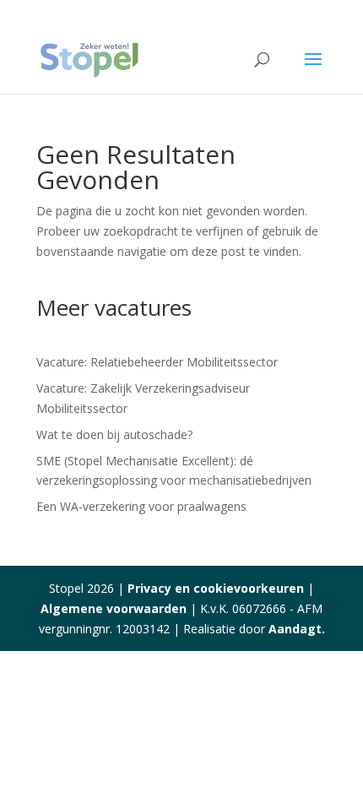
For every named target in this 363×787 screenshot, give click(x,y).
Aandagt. (296, 629)
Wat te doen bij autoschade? (114, 434)
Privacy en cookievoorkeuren (215, 588)
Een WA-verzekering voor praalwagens (141, 506)
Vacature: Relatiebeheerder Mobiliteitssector (157, 362)
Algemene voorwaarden (114, 608)
